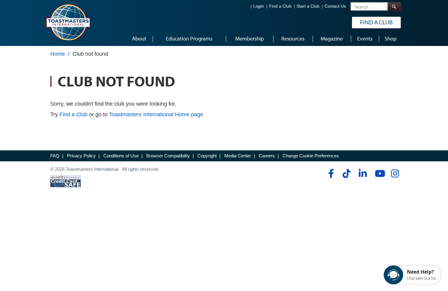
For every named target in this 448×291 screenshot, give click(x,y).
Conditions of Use (121, 155)
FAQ (54, 155)
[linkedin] (362, 173)
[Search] (394, 6)
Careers (267, 155)
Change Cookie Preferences (311, 155)
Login (258, 6)
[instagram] (395, 173)
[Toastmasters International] (68, 22)
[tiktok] (346, 173)
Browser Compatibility (168, 155)
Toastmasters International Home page (156, 114)
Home (57, 54)
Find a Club (280, 6)
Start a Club (308, 6)
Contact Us (335, 6)
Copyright (207, 155)
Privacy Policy (81, 155)
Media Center (237, 155)
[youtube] (379, 173)
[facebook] (330, 173)
